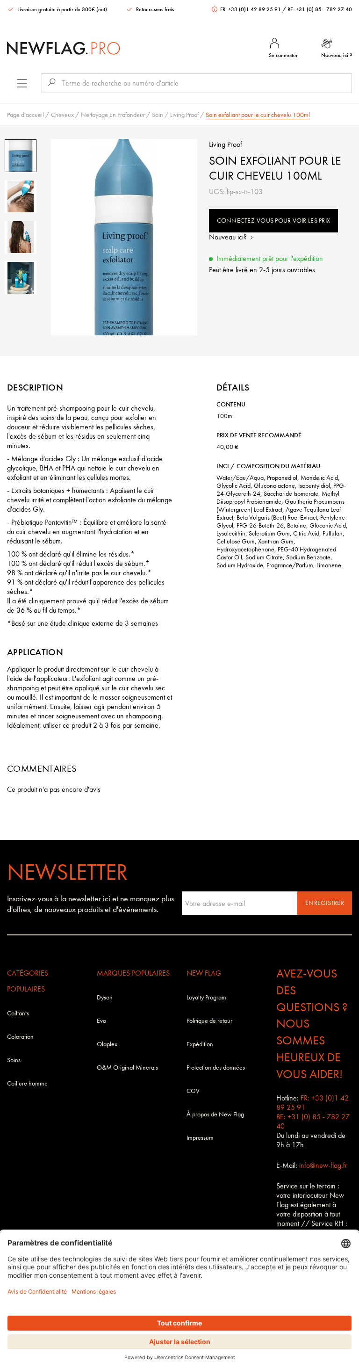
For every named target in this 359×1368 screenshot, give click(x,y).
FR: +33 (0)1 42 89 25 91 (250, 9)
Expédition (200, 1044)
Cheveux (62, 115)
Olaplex (107, 1044)
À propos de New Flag (215, 1114)
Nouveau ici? (229, 236)
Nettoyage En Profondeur (113, 115)
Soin (157, 115)
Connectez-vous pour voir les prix (273, 220)
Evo (101, 1021)
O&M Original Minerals (127, 1067)
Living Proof (184, 115)
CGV (193, 1091)
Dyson (105, 997)
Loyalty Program (206, 997)
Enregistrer (324, 903)
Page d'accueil (25, 115)
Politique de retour (209, 1021)
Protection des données (216, 1067)
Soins (14, 1060)
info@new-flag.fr (323, 1165)
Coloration (20, 1037)
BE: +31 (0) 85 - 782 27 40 (319, 9)
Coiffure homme (27, 1083)
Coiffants (18, 1013)
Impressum (200, 1138)
